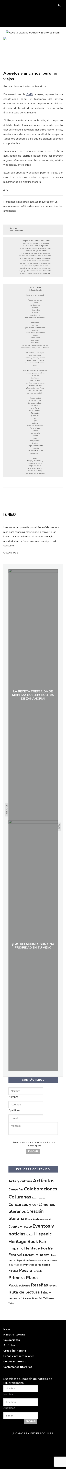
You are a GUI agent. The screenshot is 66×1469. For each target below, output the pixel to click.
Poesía (25, 1270)
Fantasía (30, 1235)
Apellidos (14, 1110)
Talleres (48, 1298)
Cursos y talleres (14, 1361)
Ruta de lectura (24, 1292)
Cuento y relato (20, 1226)
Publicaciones (19, 1285)
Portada (37, 1271)
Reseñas (39, 1285)
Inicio (6, 1329)
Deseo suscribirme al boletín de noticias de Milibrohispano (33, 1144)
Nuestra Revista (14, 1334)
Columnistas (11, 1340)
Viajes (11, 1303)
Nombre (13, 1097)
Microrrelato (35, 1260)
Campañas (15, 1189)
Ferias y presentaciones (19, 1356)
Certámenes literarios (17, 1367)
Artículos (43, 1180)
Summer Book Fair (32, 1298)
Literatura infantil (36, 1255)
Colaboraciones (40, 1189)
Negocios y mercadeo (25, 1264)
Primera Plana (23, 1278)
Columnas (19, 1197)
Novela (13, 1271)
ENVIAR (33, 1151)
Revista (53, 1285)
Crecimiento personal (38, 1219)
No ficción (44, 1264)
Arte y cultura (20, 1181)
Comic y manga (38, 1198)
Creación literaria (14, 1351)
